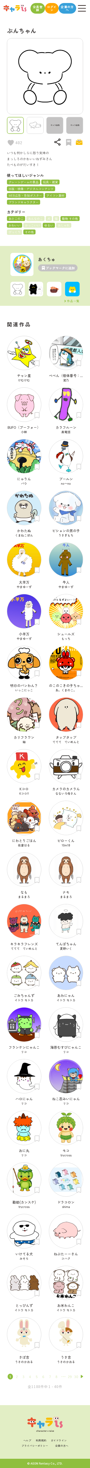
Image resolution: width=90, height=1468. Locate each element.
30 (76, 1376)
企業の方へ (67, 8)
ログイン (51, 8)
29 (70, 1376)
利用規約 (41, 1440)
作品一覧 (73, 301)
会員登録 (38, 8)
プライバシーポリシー (34, 1445)
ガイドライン (59, 1440)
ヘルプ (27, 1440)
